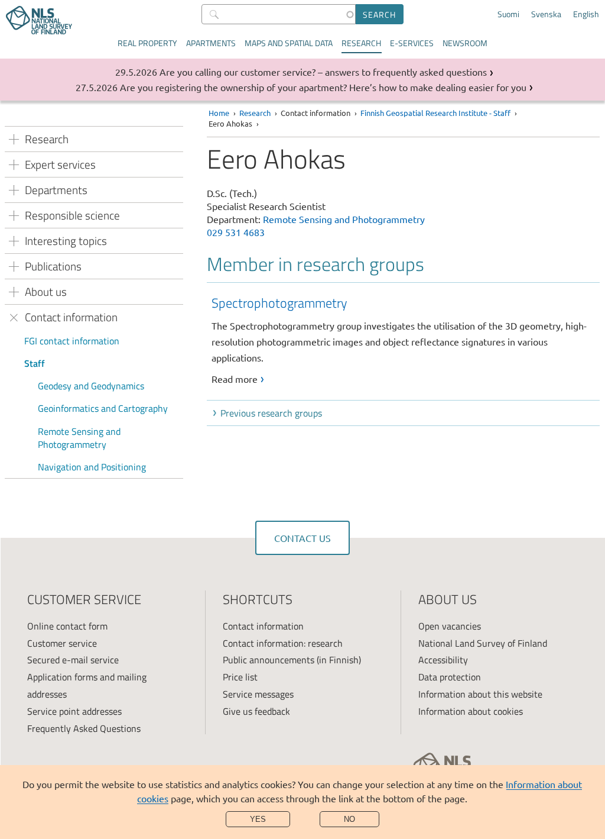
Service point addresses (74, 711)
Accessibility (443, 660)
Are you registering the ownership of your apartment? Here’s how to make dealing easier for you (323, 87)
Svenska (546, 14)
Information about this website (480, 694)
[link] (406, 340)
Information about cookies (470, 711)
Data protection (449, 677)
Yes (258, 819)
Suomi (508, 14)
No (349, 819)
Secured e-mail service (73, 660)
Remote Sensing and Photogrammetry (79, 437)
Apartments (211, 43)
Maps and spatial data (289, 43)
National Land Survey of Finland (482, 643)
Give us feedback (256, 711)
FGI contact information (71, 341)
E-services (412, 43)
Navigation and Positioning (92, 467)
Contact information (263, 626)
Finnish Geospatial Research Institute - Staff (435, 113)
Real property (147, 43)
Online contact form (67, 626)
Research (361, 43)
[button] (406, 413)
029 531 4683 (236, 232)
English (586, 14)
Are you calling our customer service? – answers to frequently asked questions (323, 72)
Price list (240, 677)
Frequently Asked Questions (84, 728)
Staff (34, 363)
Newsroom (465, 43)
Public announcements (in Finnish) (292, 660)
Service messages (258, 694)
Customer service (62, 643)
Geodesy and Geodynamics (91, 386)
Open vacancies (449, 626)
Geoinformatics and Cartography (103, 408)
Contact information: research (283, 643)
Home (219, 113)
